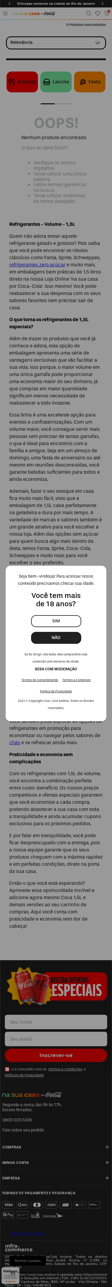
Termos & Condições (76, 680)
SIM (56, 621)
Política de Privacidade (56, 691)
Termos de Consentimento (40, 680)
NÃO (56, 637)
